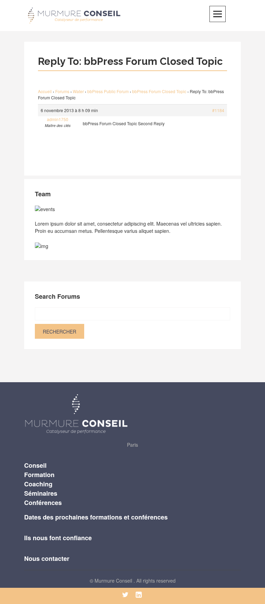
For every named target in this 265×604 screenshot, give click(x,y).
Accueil (45, 91)
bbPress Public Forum (108, 91)
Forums (62, 91)
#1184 (218, 110)
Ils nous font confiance (58, 537)
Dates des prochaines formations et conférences (96, 517)
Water (78, 91)
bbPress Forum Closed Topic (159, 91)
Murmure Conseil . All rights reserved (135, 580)
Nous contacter (46, 558)
